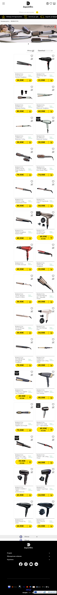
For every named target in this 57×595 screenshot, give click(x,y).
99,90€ (43, 430)
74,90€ (41, 175)
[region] (28, 17)
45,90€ (41, 526)
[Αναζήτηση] (37, 12)
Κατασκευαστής (5, 21)
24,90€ (20, 80)
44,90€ (20, 206)
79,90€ (20, 175)
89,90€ (20, 111)
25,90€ (41, 80)
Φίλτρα (29, 50)
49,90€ (20, 238)
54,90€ (41, 333)
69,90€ (41, 111)
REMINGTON (14, 21)
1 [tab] (28, 43)
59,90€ (20, 142)
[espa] (45, 592)
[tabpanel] (28, 34)
